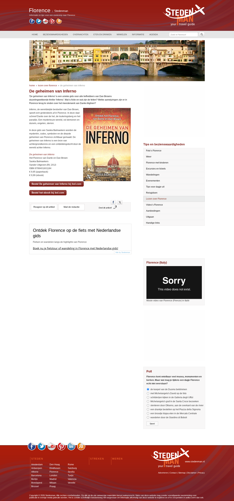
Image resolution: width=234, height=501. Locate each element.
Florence (54, 472)
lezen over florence (47, 85)
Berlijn (34, 479)
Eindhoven (55, 468)
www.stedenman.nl (195, 461)
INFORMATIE (138, 34)
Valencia (72, 479)
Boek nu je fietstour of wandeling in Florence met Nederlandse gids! (75, 248)
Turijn (70, 475)
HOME (35, 34)
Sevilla (71, 472)
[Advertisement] (174, 111)
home (32, 85)
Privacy (201, 473)
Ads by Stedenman (123, 252)
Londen (53, 475)
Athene (34, 472)
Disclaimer (191, 473)
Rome (71, 464)
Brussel (35, 486)
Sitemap (181, 473)
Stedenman (61, 10)
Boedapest (36, 482)
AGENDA (153, 34)
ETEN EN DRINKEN (102, 34)
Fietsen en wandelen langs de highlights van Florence (60, 242)
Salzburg (72, 468)
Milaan (53, 482)
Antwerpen (36, 468)
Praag (53, 486)
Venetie (71, 482)
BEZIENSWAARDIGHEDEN (55, 34)
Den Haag (55, 464)
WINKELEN (122, 34)
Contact (173, 473)
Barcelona (36, 475)
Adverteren (163, 473)
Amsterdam (37, 464)
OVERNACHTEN (80, 34)
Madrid (53, 479)
